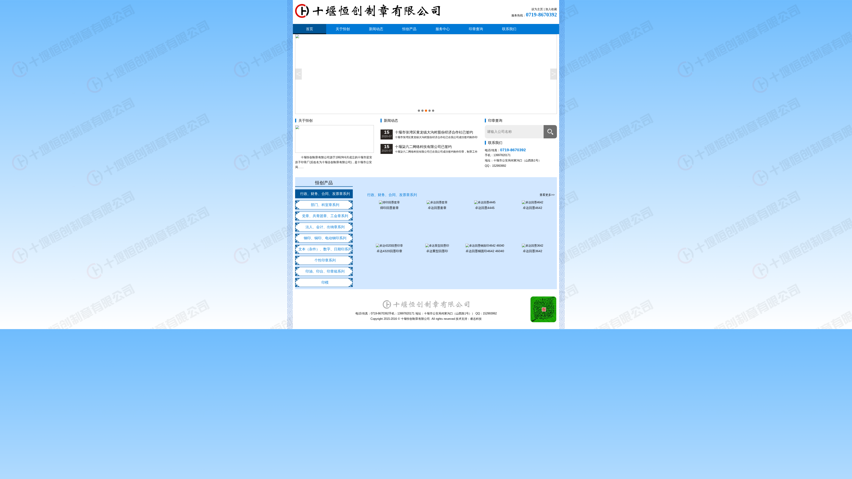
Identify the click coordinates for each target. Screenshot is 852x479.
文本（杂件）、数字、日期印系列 (325, 249)
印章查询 (476, 29)
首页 (309, 29)
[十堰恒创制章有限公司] (367, 15)
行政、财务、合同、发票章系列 (325, 194)
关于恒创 (343, 29)
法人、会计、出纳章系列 (325, 227)
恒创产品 (409, 29)
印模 (325, 282)
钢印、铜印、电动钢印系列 (325, 238)
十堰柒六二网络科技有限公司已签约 (423, 147)
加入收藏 (551, 9)
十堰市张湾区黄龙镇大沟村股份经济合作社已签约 (434, 132)
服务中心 (443, 29)
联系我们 (509, 29)
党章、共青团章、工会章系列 (325, 216)
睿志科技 (476, 318)
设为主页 (537, 9)
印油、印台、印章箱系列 (325, 271)
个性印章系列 (325, 260)
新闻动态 (376, 29)
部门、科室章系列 (325, 205)
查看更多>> (547, 194)
